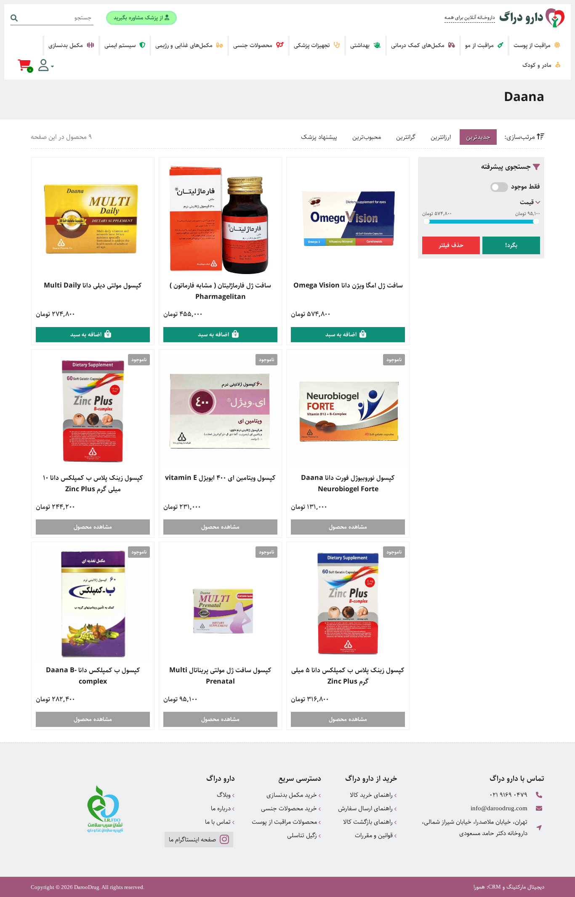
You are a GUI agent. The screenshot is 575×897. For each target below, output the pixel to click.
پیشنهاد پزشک (319, 137)
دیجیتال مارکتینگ (525, 887)
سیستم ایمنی (120, 45)
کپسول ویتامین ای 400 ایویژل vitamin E (220, 478)
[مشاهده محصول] (348, 219)
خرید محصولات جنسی (290, 808)
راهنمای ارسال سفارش (366, 808)
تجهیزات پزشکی (312, 45)
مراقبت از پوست (533, 45)
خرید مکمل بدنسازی (292, 795)
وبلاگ (224, 795)
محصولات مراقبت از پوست (285, 822)
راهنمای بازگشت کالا (368, 822)
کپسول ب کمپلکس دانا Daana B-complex (93, 676)
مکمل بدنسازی (66, 45)
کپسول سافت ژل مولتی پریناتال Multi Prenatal (220, 676)
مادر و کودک (537, 65)
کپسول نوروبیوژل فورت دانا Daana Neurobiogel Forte (348, 484)
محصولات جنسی (253, 45)
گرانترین (405, 137)
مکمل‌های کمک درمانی (418, 45)
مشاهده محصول (348, 527)
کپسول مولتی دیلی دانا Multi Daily (93, 285)
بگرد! (511, 245)
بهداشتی (360, 45)
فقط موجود (525, 186)
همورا (479, 887)
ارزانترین (441, 137)
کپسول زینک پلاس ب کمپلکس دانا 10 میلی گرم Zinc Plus (93, 484)
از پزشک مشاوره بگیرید (139, 17)
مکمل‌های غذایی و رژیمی (184, 45)
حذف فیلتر (451, 245)
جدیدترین (478, 137)
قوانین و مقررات (374, 835)
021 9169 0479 (508, 795)
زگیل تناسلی (303, 835)
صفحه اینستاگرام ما (193, 839)
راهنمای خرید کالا (372, 795)
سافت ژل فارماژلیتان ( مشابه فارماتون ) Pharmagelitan (220, 291)
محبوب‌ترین (366, 137)
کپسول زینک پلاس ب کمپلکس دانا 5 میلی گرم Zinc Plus (348, 676)
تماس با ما (218, 822)
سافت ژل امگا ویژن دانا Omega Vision (348, 285)
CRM (494, 887)
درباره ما (221, 808)
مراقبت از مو (480, 45)
